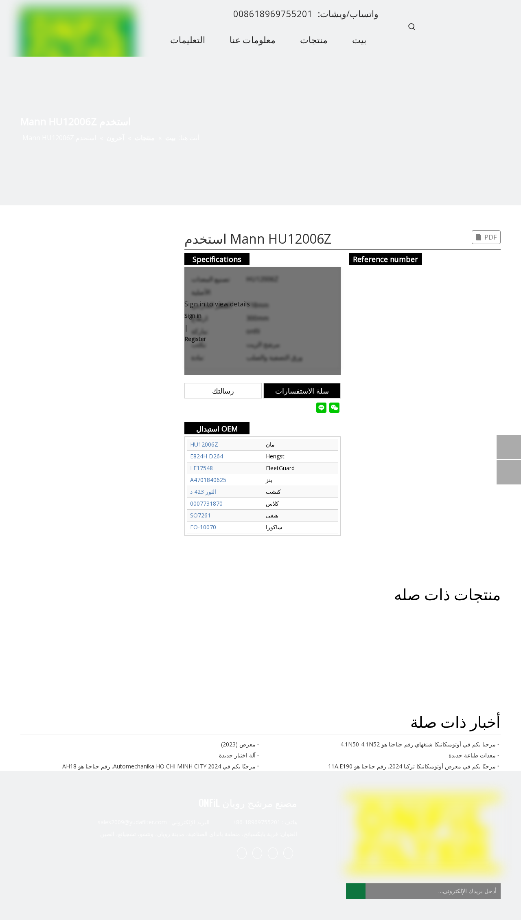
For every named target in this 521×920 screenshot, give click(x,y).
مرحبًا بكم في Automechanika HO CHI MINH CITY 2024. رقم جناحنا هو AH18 (159, 766)
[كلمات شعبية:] (412, 26)
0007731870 (206, 503)
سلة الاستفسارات (302, 391)
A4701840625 (208, 480)
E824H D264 (206, 456)
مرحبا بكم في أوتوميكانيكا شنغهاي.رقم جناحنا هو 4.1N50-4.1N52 (418, 744)
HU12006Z (204, 444)
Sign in (192, 315)
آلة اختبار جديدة (237, 755)
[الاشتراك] (356, 891)
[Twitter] (257, 852)
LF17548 (201, 468)
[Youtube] (242, 852)
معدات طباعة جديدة (472, 755)
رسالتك (223, 391)
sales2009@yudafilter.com (132, 822)
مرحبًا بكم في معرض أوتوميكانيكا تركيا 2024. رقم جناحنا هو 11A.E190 (412, 766)
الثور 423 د (203, 491)
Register (195, 339)
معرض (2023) (238, 744)
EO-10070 (203, 527)
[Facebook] (288, 852)
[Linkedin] (273, 852)
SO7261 (200, 515)
